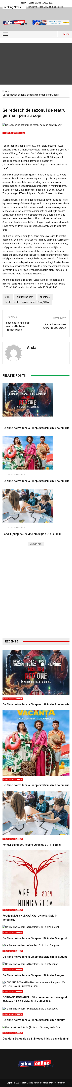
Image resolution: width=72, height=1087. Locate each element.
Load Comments (36, 544)
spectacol (45, 297)
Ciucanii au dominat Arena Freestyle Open (54, 326)
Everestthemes (58, 1083)
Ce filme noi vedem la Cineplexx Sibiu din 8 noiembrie (36, 428)
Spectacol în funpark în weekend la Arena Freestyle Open (18, 326)
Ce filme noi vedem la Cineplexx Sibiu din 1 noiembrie (36, 481)
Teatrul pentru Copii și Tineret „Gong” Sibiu (27, 302)
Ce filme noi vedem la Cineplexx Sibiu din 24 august (35, 938)
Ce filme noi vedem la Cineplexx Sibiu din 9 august (34, 975)
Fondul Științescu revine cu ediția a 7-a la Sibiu (32, 534)
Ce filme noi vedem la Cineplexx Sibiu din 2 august (34, 1020)
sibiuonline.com (25, 297)
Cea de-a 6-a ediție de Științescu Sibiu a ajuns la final (35, 1038)
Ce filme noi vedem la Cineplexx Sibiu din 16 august (35, 956)
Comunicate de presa (15, 133)
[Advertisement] (36, 592)
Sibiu (7, 297)
